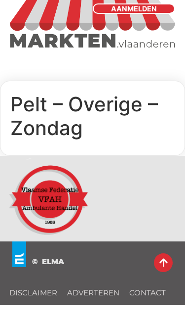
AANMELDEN (134, 8)
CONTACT (147, 292)
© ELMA (48, 261)
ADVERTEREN (93, 292)
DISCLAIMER (33, 292)
